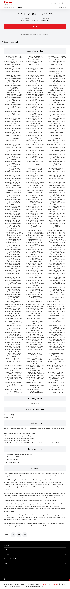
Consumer (53, 3)
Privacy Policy (54, 584)
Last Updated (25, 18)
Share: (6, 535)
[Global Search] (62, 3)
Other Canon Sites (11, 579)
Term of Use (43, 584)
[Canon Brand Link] (8, 3)
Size (35, 18)
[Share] (13, 534)
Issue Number (44, 18)
